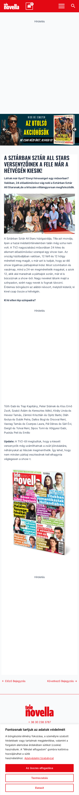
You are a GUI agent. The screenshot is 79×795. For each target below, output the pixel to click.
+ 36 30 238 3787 (39, 722)
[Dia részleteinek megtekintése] (39, 129)
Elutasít (39, 787)
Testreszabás (39, 777)
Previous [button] (4, 129)
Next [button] (74, 129)
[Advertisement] (39, 67)
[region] (39, 759)
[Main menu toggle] (61, 6)
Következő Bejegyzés (62, 681)
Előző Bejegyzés (14, 681)
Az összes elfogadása (39, 768)
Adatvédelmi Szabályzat (39, 758)
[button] (73, 6)
